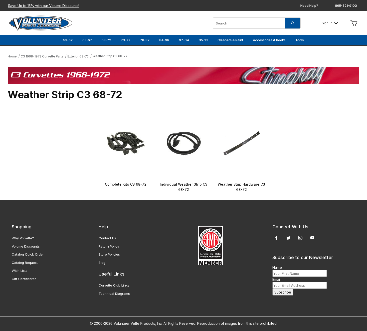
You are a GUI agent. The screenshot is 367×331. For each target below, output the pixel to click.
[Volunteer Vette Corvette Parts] (40, 22)
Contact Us (107, 238)
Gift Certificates (24, 279)
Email (276, 279)
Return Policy (109, 246)
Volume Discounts (26, 246)
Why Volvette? (23, 238)
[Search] (292, 23)
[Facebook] (276, 238)
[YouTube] (312, 238)
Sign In (327, 23)
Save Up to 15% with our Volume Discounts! (43, 5)
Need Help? (309, 5)
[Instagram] (300, 238)
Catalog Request (25, 263)
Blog (102, 263)
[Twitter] (288, 238)
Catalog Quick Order (28, 254)
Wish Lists (19, 271)
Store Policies (109, 254)
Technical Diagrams (114, 294)
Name (277, 267)
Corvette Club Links (114, 285)
